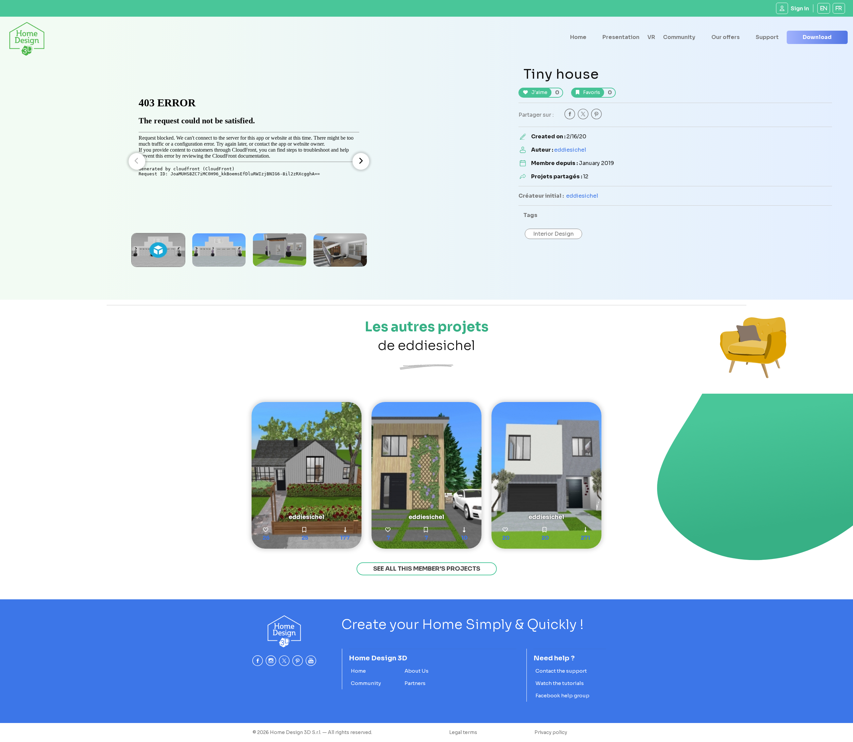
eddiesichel (570, 149)
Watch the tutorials (559, 683)
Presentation (620, 37)
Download (817, 37)
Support (767, 37)
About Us (416, 671)
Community (679, 37)
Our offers (725, 37)
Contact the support (561, 671)
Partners (415, 683)
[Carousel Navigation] (249, 161)
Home (578, 37)
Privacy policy (550, 732)
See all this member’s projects (426, 568)
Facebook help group (562, 695)
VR (651, 37)
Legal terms (463, 732)
